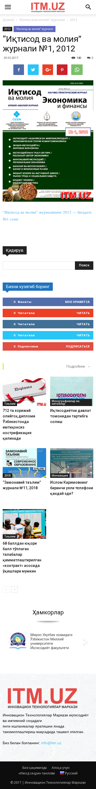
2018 (7, 475)
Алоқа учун (61, 767)
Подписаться (78, 346)
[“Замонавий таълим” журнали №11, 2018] (24, 463)
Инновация (60, 475)
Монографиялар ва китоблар (65, 402)
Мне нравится (77, 302)
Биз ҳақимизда (34, 767)
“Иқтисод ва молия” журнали (34, 29)
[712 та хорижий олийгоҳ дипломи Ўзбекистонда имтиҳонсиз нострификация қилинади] (24, 391)
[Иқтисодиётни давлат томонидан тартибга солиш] (72, 391)
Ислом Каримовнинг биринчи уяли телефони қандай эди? (71, 488)
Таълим (9, 403)
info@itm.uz (51, 743)
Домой (8, 19)
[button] (88, 7)
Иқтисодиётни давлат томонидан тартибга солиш (70, 416)
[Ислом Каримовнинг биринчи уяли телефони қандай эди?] (72, 463)
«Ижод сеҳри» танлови (36, 773)
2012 (7, 29)
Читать (83, 313)
